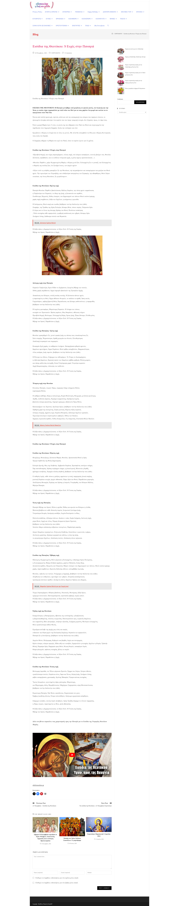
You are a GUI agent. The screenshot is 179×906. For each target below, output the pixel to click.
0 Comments (68, 53)
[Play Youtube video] (72, 755)
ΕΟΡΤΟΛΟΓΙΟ (56, 53)
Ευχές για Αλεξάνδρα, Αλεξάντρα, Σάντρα (135, 57)
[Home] (112, 33)
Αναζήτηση (120, 99)
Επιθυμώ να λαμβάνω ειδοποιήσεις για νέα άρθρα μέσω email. (57, 883)
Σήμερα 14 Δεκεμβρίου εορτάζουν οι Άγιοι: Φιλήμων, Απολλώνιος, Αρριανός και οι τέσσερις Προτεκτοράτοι (45, 838)
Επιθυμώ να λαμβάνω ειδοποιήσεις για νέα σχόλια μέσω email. (57, 878)
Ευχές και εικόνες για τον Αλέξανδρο (134, 49)
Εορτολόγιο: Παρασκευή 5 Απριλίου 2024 (98, 835)
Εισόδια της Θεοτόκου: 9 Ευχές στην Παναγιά (135, 33)
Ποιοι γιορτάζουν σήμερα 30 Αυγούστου (135, 88)
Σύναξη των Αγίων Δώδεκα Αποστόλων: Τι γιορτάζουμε (72, 839)
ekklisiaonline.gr (38, 785)
